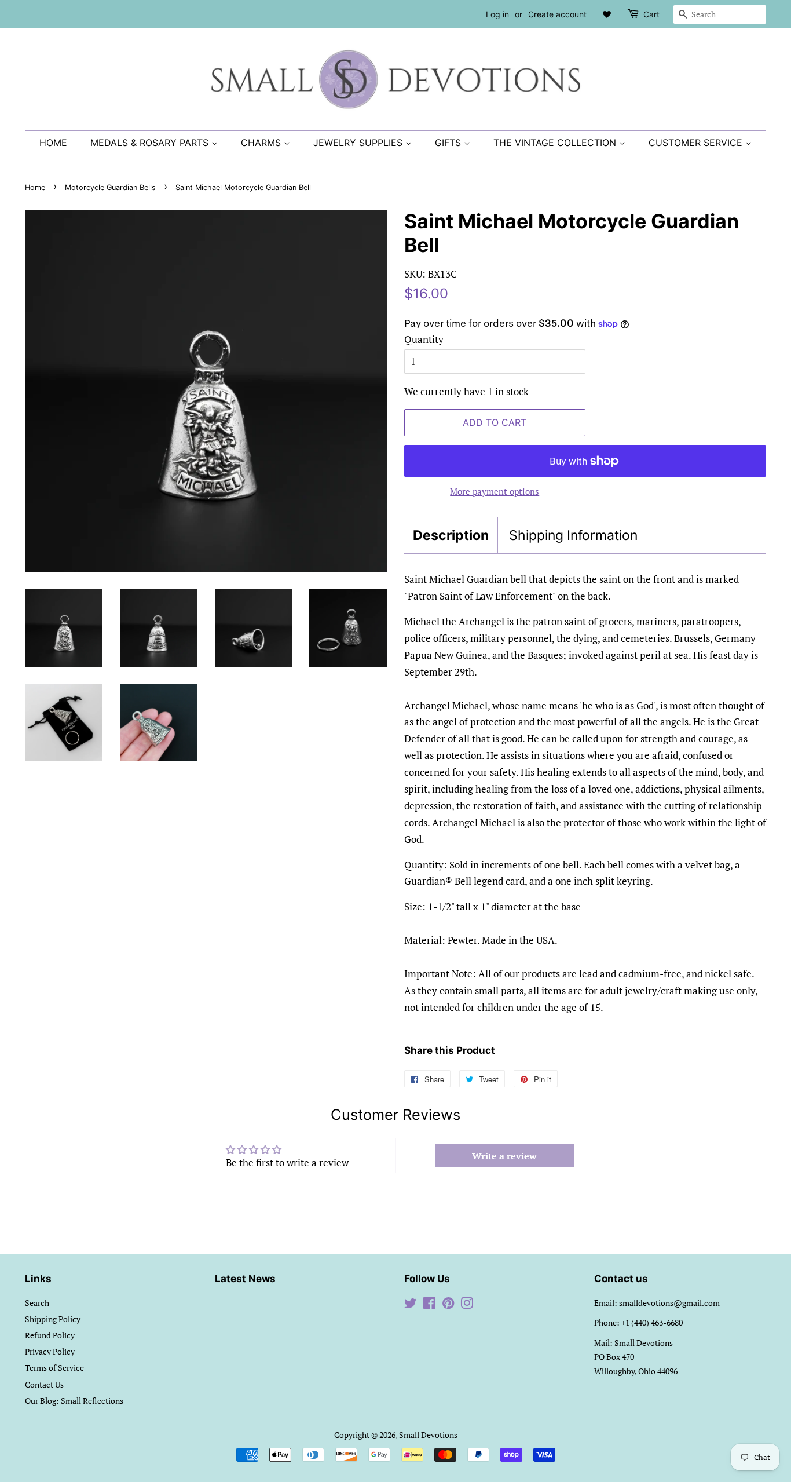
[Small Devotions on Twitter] (410, 1305)
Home (53, 142)
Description (451, 535)
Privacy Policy (50, 1351)
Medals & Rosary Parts (150, 142)
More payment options (494, 491)
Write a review (504, 1155)
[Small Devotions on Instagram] (466, 1305)
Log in (497, 14)
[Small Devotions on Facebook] (429, 1305)
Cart (651, 14)
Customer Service (697, 142)
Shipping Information (573, 535)
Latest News (245, 1278)
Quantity (424, 339)
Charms (262, 142)
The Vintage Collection (556, 142)
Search (37, 1302)
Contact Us (44, 1384)
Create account (557, 14)
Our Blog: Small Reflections (74, 1400)
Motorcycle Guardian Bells (110, 187)
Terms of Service (54, 1367)
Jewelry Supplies (359, 142)
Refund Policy (50, 1335)
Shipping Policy (52, 1318)
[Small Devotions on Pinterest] (448, 1305)
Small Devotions (428, 1434)
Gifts (449, 142)
